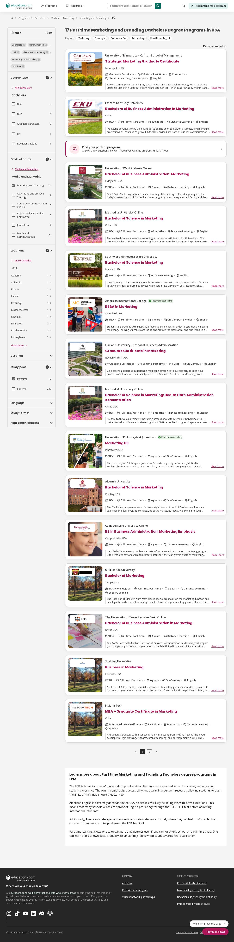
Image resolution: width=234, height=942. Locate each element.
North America (23, 260)
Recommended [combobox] (213, 46)
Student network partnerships (138, 897)
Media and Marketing (27, 169)
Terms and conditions (187, 932)
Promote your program (135, 890)
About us (127, 883)
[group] (151, 38)
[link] (113, 18)
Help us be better (215, 931)
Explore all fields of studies (192, 883)
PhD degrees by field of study (193, 903)
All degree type (23, 87)
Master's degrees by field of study (196, 890)
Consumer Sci (118, 38)
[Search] (158, 6)
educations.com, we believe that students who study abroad (42, 892)
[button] (18, 45)
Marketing (83, 38)
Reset (49, 32)
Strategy (100, 38)
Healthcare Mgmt (160, 38)
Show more (17, 345)
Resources (76, 5)
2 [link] (149, 751)
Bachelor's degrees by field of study (197, 897)
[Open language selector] (184, 6)
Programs (51, 5)
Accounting (138, 38)
